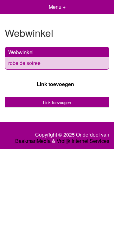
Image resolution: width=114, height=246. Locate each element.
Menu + (57, 6)
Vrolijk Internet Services (83, 141)
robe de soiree (24, 63)
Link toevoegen (55, 84)
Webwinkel (21, 52)
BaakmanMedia (33, 141)
